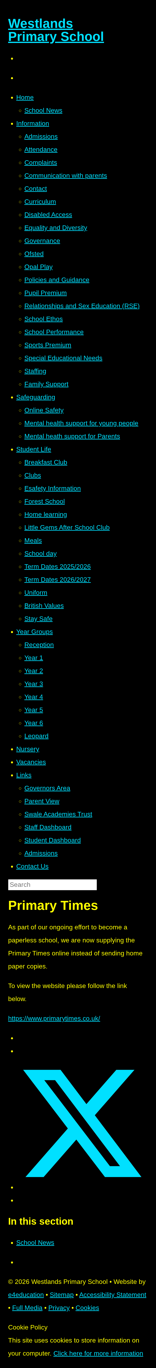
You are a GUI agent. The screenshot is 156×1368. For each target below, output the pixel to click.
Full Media (27, 1307)
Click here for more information (98, 1353)
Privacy (59, 1307)
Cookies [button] (87, 1307)
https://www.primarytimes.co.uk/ (54, 1018)
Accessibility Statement (112, 1294)
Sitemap (62, 1294)
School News (35, 1242)
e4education (26, 1294)
